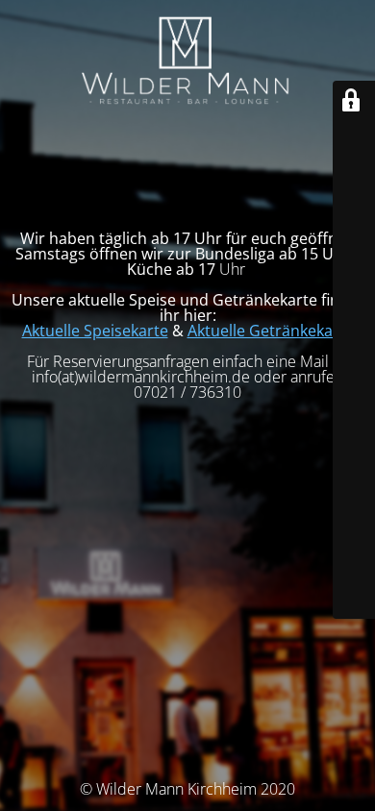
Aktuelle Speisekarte (95, 330)
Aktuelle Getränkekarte (271, 330)
